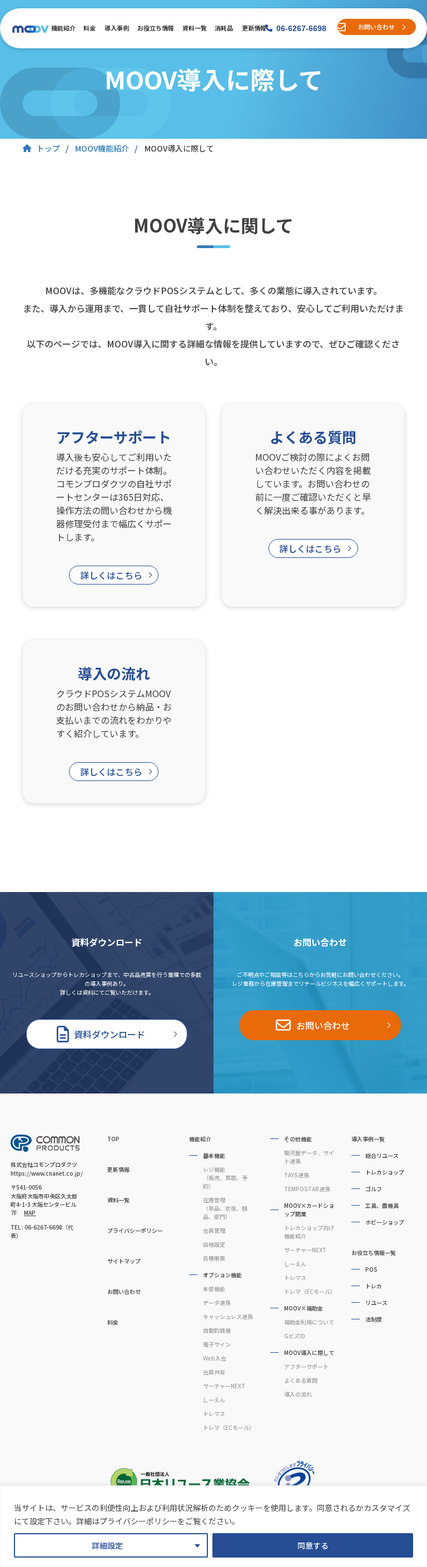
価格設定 (214, 1244)
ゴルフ (373, 1189)
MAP (30, 1212)
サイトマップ (124, 1261)
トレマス (214, 1413)
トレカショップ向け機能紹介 (309, 1231)
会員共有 (214, 1372)
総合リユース (382, 1155)
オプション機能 (222, 1275)
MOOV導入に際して (309, 1352)
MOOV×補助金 (303, 1308)
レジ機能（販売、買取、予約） (225, 1177)
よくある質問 (300, 1380)
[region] (213, 1526)
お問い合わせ (376, 26)
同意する (313, 1545)
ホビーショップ (384, 1222)
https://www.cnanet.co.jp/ (47, 1173)
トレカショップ (384, 1172)
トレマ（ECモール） (228, 1427)
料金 (89, 27)
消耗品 (223, 27)
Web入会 (214, 1358)
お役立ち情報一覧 (373, 1252)
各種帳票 (214, 1258)
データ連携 (217, 1302)
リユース (376, 1302)
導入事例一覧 (368, 1139)
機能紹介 (63, 27)
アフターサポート (306, 1366)
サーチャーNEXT (224, 1386)
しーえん (214, 1399)
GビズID (294, 1336)
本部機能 (214, 1288)
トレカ (373, 1286)
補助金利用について (309, 1322)
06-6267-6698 (301, 28)
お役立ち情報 (154, 27)
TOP (113, 1139)
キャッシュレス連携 (228, 1316)
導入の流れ (298, 1394)
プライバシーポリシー (135, 1230)
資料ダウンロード (109, 1034)
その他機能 (298, 1139)
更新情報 (253, 27)
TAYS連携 (296, 1175)
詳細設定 (107, 1545)
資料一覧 (194, 27)
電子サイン (217, 1344)
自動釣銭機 (217, 1330)
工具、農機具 (382, 1205)
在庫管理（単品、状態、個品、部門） (225, 1208)
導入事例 (116, 27)
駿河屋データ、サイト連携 (309, 1156)
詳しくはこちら (111, 575)
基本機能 (214, 1155)
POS (371, 1269)
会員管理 (214, 1230)
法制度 (373, 1319)
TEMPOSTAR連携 (307, 1189)
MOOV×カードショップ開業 (309, 1209)
